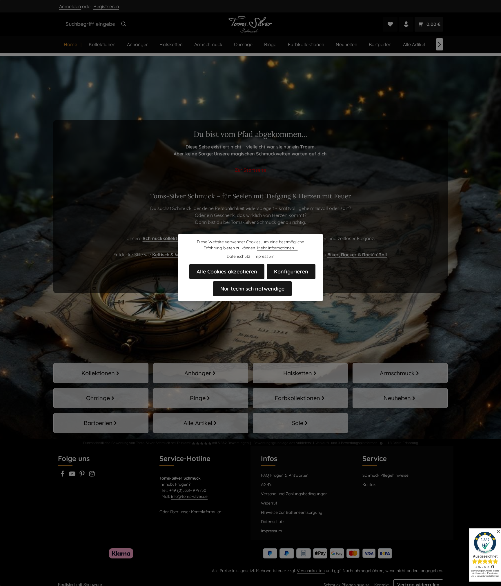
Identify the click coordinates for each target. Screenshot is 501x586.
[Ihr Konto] (406, 24)
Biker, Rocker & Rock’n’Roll (357, 254)
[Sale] (300, 423)
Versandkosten (311, 570)
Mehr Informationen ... (277, 248)
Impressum (271, 531)
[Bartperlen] (101, 423)
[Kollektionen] (101, 373)
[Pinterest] (82, 475)
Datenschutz (272, 521)
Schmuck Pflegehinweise (385, 475)
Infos (269, 458)
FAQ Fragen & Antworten (284, 475)
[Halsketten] (300, 373)
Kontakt (369, 484)
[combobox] (90, 24)
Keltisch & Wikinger (173, 254)
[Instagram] (92, 475)
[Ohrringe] (101, 398)
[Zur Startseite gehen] (251, 24)
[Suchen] (124, 24)
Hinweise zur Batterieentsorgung (291, 512)
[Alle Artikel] (200, 423)
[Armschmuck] (400, 373)
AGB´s (266, 484)
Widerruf (269, 503)
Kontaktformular (206, 511)
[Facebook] (63, 475)
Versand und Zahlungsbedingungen (294, 493)
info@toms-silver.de (189, 496)
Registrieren (106, 6)
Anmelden (70, 6)
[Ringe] (200, 398)
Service (374, 458)
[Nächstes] (439, 44)
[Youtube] (73, 475)
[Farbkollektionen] (300, 398)
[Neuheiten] (400, 398)
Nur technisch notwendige (252, 288)
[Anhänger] (200, 373)
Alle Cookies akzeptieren (227, 271)
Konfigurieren (291, 271)
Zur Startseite (250, 170)
